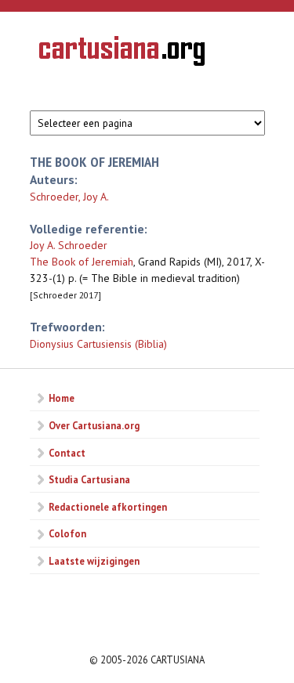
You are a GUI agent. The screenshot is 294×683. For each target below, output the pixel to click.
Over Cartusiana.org (94, 425)
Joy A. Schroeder (68, 245)
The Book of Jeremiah (81, 262)
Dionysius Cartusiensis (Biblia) (98, 344)
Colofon (67, 533)
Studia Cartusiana (89, 479)
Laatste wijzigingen (94, 561)
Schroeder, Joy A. (69, 197)
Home (61, 398)
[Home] (122, 53)
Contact (67, 452)
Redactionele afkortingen (108, 507)
